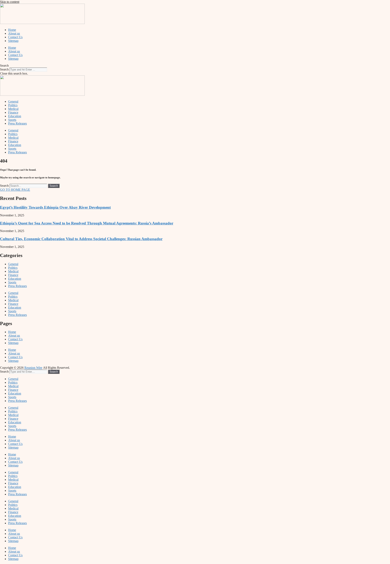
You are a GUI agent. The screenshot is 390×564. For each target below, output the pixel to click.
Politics (12, 105)
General (13, 101)
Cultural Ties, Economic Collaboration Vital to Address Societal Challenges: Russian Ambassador (81, 239)
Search (4, 69)
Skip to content (9, 1)
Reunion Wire (33, 367)
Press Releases (17, 123)
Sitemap (13, 40)
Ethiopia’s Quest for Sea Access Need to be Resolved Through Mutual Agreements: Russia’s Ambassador (86, 223)
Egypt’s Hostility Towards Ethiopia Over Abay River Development (55, 207)
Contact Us (15, 37)
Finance (13, 112)
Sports (12, 119)
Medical (13, 109)
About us (14, 33)
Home (12, 29)
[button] (195, 65)
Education (14, 116)
